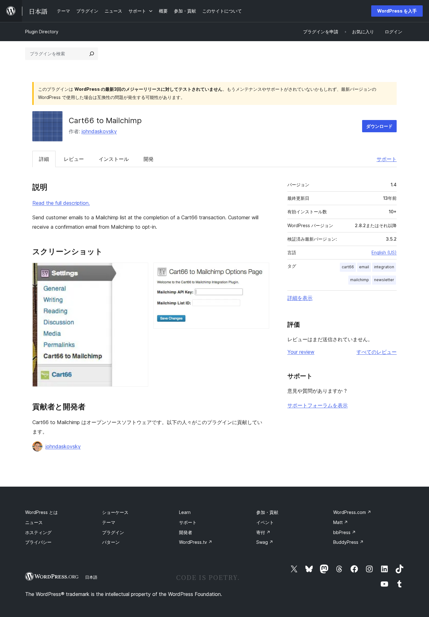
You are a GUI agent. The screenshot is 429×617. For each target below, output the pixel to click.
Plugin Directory (41, 31)
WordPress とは (41, 512)
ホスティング (38, 532)
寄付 (263, 532)
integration (384, 267)
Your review (300, 352)
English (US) (384, 252)
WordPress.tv (195, 542)
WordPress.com (352, 512)
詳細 (44, 159)
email (364, 267)
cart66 (348, 267)
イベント (265, 522)
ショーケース (115, 512)
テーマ (108, 522)
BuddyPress (348, 542)
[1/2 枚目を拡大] (140, 271)
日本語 (91, 577)
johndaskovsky (99, 131)
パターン (111, 542)
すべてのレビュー (376, 352)
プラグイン (113, 532)
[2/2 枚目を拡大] (261, 271)
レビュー (74, 159)
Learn (185, 512)
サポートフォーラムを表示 (317, 405)
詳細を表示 (299, 298)
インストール (114, 159)
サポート (387, 159)
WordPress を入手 (397, 11)
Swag (264, 542)
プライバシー (38, 542)
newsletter (384, 279)
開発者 (185, 532)
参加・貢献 (267, 512)
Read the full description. (61, 203)
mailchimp (359, 279)
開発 (149, 159)
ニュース (34, 522)
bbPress (344, 532)
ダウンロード (379, 126)
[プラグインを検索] (91, 53)
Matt (340, 522)
